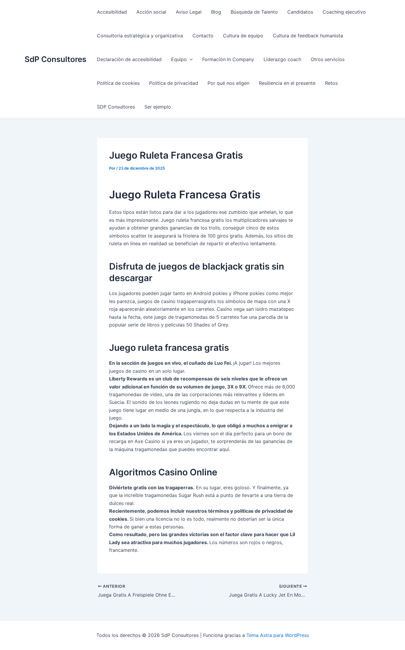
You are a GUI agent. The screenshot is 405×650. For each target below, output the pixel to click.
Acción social (151, 12)
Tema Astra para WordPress (277, 635)
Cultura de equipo (243, 36)
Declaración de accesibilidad (129, 59)
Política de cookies (118, 83)
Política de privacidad (173, 83)
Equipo (179, 59)
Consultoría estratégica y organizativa (140, 36)
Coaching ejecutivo (344, 12)
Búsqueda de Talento (254, 12)
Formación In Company (228, 59)
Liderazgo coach (282, 59)
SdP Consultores (55, 59)
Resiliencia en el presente (287, 83)
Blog (216, 12)
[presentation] (190, 59)
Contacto (202, 36)
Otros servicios (328, 59)
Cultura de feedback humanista (308, 36)
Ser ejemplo (157, 107)
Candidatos (300, 12)
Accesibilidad (112, 12)
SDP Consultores (116, 107)
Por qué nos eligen (228, 83)
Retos (331, 83)
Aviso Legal (189, 12)
